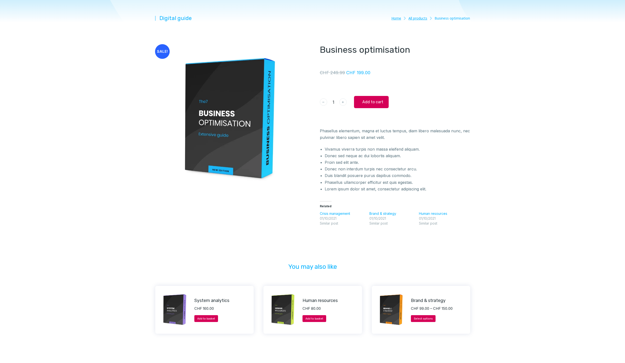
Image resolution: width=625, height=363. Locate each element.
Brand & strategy (382, 213)
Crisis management (335, 213)
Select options (423, 318)
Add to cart (372, 102)
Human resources (433, 213)
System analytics (211, 300)
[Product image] (174, 310)
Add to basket (206, 318)
